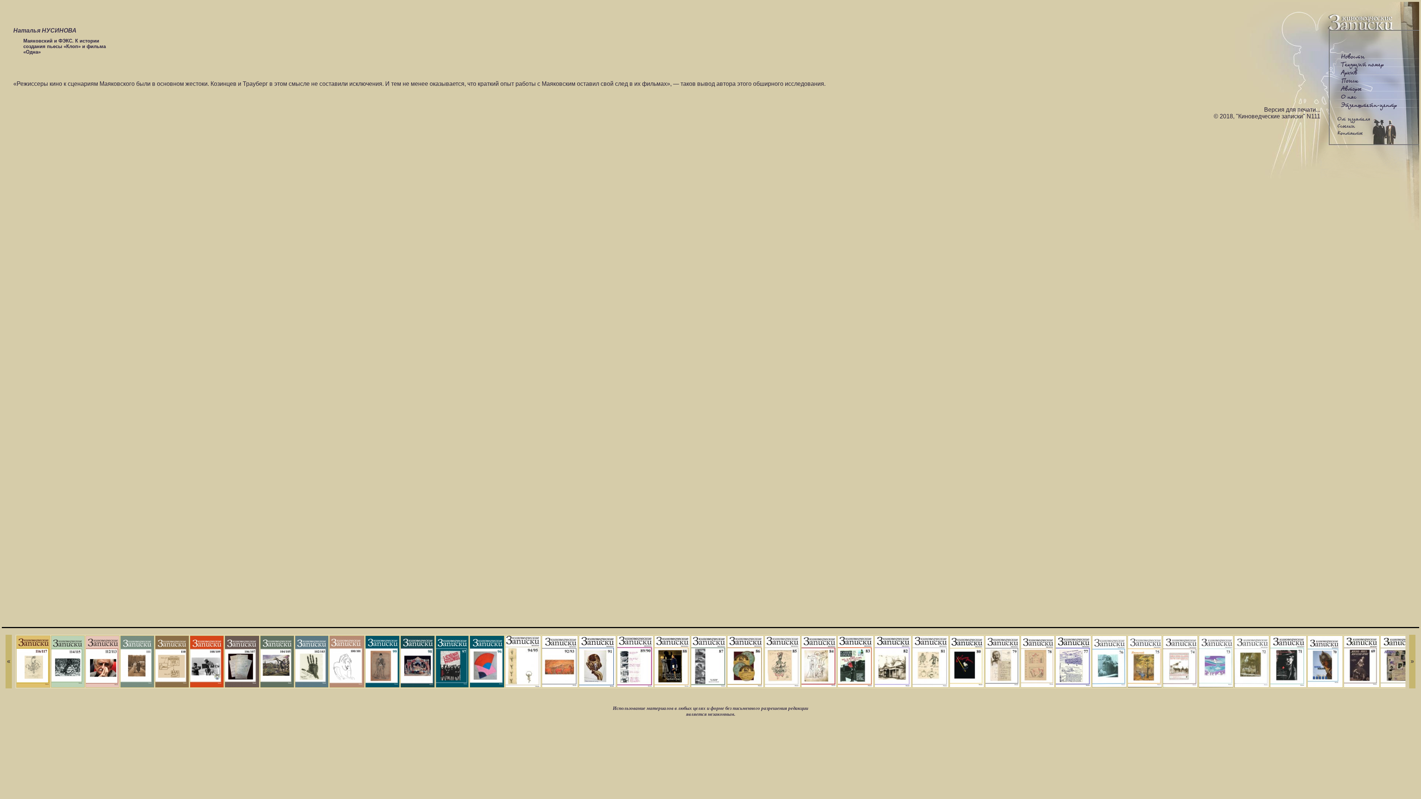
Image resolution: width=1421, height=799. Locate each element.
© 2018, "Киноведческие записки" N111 (1267, 116)
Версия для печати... (1292, 110)
